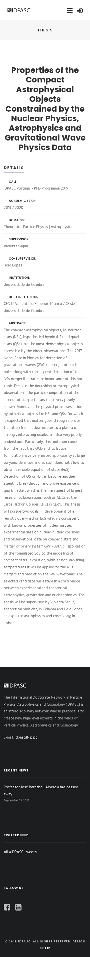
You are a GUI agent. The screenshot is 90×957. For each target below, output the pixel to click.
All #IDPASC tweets (20, 852)
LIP (47, 948)
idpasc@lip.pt (26, 738)
